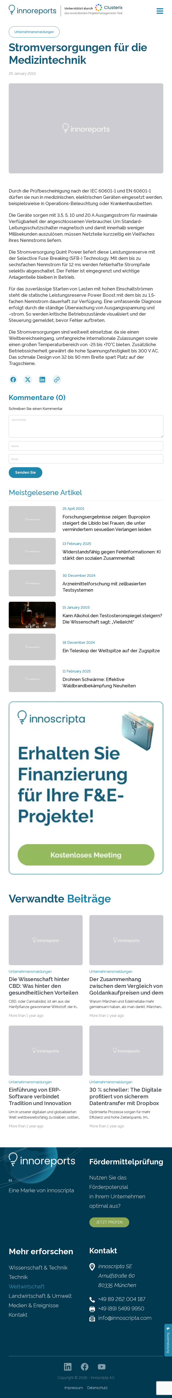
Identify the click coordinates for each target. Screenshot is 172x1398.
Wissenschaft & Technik (38, 1267)
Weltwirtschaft (27, 1286)
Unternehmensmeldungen (34, 32)
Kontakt (18, 1315)
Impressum (73, 1388)
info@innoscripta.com (125, 1318)
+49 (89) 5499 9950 (121, 1308)
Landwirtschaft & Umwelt (40, 1296)
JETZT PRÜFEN (109, 1222)
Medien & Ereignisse (34, 1305)
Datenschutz (97, 1388)
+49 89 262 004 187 (121, 1299)
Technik (18, 1277)
